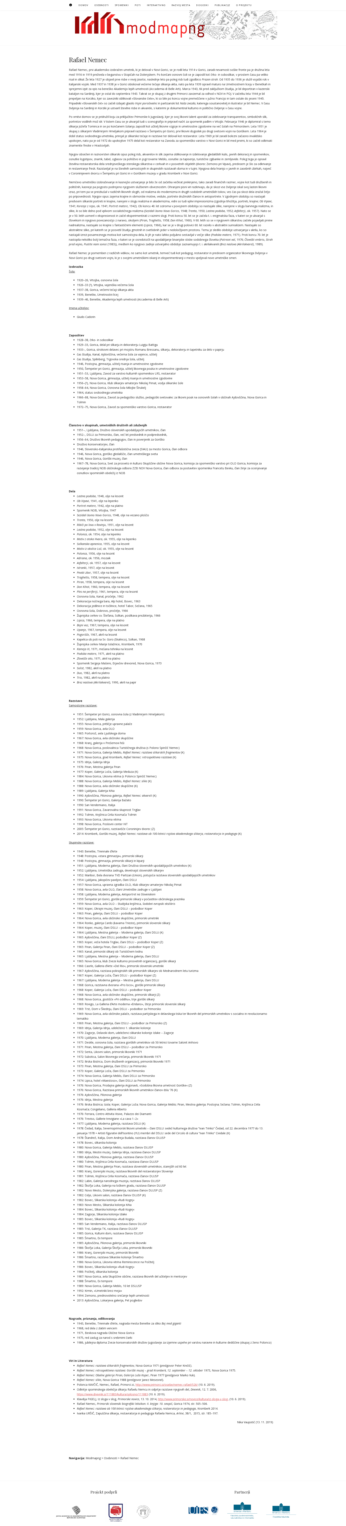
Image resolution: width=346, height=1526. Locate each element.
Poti (138, 5)
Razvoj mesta (181, 5)
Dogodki (202, 5)
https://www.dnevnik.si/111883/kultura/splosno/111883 (112, 1394)
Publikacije (222, 5)
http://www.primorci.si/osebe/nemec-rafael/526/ (167, 1385)
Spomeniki (122, 5)
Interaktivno (156, 5)
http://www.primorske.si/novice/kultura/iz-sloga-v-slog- (193, 1399)
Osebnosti (101, 5)
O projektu (244, 5)
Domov (83, 5)
